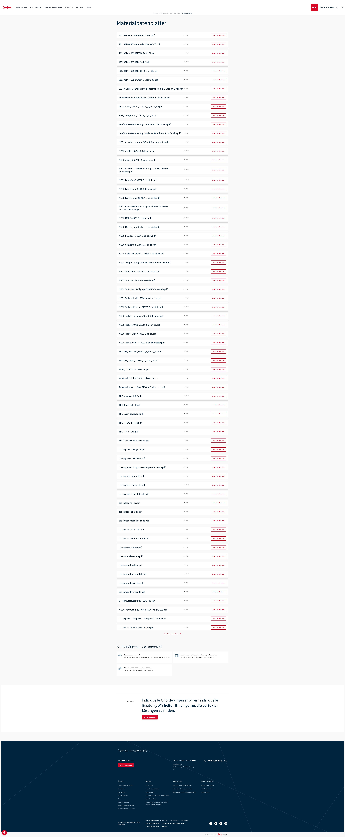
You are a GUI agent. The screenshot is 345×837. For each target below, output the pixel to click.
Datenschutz (174, 820)
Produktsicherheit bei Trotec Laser (157, 820)
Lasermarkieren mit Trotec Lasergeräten (184, 792)
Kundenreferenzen (123, 802)
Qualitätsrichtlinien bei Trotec (126, 809)
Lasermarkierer (150, 792)
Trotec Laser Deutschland (125, 785)
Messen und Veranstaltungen (126, 805)
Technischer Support (144, 657)
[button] (4, 832)
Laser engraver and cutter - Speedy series (157, 795)
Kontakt (314, 7)
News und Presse (123, 795)
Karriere (120, 799)
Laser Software (205, 792)
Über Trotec (121, 789)
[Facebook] (220, 823)
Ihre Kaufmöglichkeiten (327, 7)
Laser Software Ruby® (207, 789)
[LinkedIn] (215, 823)
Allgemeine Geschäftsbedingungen (173, 823)
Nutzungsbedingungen (153, 823)
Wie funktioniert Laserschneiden (182, 789)
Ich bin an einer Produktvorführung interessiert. (200, 657)
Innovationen (121, 792)
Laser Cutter (149, 785)
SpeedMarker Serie (151, 799)
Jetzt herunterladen (218, 35)
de (342, 7)
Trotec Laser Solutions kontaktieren (144, 670)
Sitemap (164, 826)
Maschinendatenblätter (171, 634)
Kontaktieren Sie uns (150, 717)
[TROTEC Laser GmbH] (7, 7)
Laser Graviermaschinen (152, 789)
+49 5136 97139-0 (217, 760)
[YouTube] (225, 823)
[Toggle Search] (337, 7)
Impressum (184, 820)
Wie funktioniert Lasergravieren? (182, 785)
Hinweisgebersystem (152, 826)
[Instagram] (210, 823)
